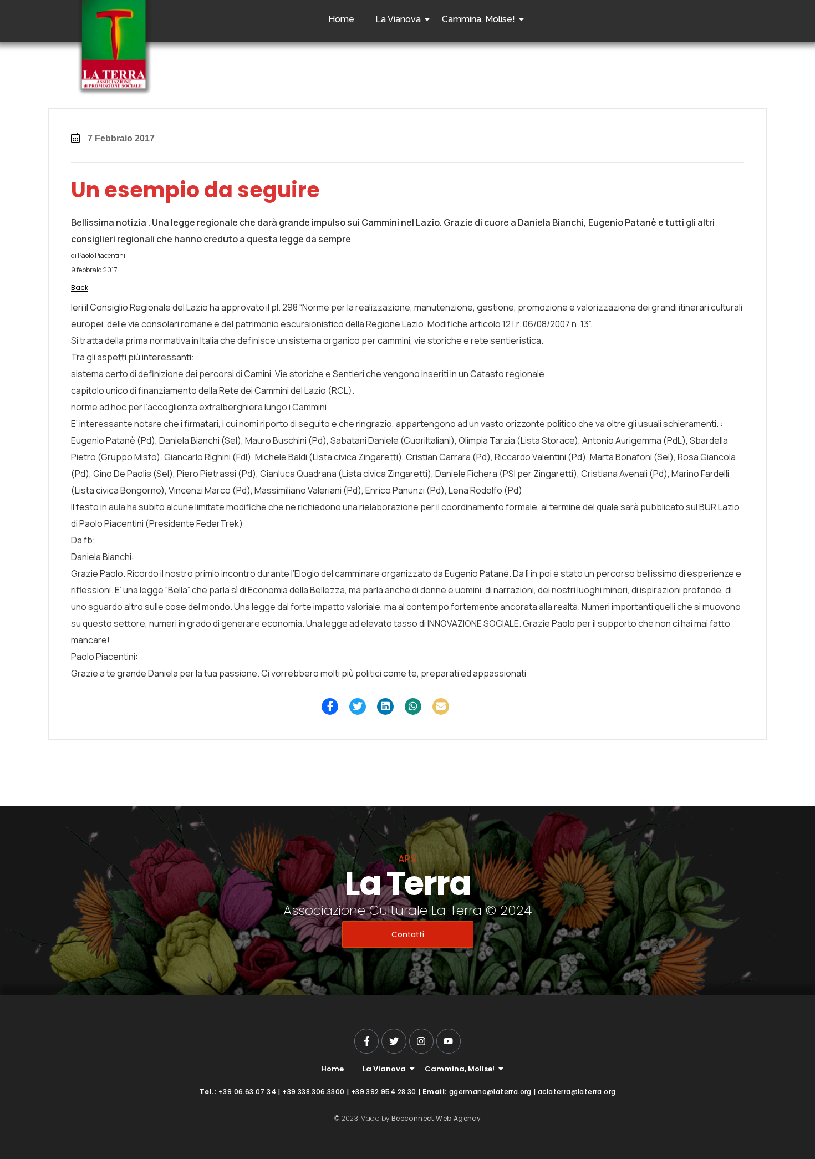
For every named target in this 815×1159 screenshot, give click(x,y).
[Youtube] (448, 1041)
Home (341, 19)
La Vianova (398, 19)
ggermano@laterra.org (490, 1091)
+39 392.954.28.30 (383, 1091)
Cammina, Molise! (478, 19)
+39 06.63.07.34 (247, 1091)
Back (79, 287)
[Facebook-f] (366, 1041)
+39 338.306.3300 (313, 1091)
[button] (330, 706)
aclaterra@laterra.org (576, 1091)
